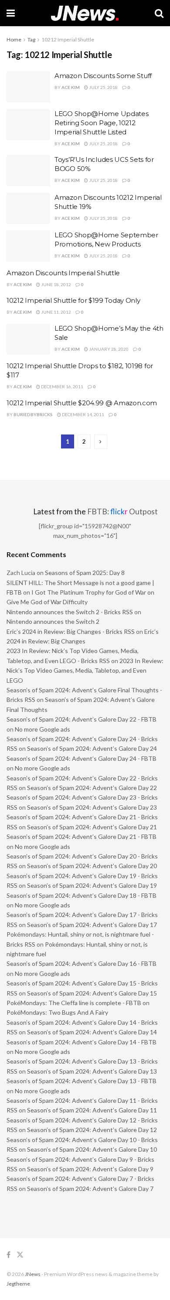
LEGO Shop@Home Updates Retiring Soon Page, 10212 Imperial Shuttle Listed (101, 122)
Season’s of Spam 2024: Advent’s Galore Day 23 (92, 807)
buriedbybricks (33, 414)
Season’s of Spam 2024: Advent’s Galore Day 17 (92, 924)
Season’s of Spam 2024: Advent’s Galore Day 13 (92, 1071)
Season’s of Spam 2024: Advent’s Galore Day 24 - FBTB (81, 758)
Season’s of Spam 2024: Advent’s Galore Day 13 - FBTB (81, 1080)
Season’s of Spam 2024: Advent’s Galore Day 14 (92, 1032)
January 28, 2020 (108, 349)
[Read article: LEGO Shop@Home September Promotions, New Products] (28, 246)
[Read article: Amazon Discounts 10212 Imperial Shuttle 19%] (28, 208)
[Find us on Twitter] (20, 1255)
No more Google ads (42, 729)
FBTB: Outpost (122, 511)
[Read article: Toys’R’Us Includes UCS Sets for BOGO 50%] (28, 170)
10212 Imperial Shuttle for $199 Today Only (73, 300)
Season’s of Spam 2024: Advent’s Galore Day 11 (92, 1110)
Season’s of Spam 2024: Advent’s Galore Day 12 (92, 1129)
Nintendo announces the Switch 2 (53, 621)
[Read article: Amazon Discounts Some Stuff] (28, 87)
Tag (31, 39)
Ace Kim (70, 87)
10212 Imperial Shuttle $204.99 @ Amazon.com (82, 403)
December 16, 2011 (61, 386)
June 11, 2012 (55, 312)
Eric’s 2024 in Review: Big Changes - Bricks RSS (71, 631)
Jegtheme (18, 1283)
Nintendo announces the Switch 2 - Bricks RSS (70, 612)
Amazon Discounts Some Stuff (103, 76)
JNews (33, 1274)
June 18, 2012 (55, 284)
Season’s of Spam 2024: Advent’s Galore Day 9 (90, 1169)
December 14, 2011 (82, 414)
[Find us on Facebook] (8, 1255)
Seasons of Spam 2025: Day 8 (85, 572)
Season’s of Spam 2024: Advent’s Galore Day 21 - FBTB (81, 836)
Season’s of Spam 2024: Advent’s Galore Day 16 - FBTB (81, 963)
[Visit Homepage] (85, 13)
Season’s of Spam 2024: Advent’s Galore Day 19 (92, 885)
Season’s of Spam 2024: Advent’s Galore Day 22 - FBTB (81, 719)
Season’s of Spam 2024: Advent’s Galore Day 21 (92, 827)
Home (14, 39)
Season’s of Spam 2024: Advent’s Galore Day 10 (92, 1149)
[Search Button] (159, 13)
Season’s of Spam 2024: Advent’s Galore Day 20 (92, 865)
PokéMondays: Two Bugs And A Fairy (57, 1012)
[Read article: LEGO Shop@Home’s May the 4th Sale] (28, 339)
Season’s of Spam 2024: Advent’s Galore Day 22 (92, 787)
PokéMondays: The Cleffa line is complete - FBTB (74, 1002)
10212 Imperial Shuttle (67, 39)
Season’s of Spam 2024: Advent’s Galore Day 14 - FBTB (81, 1042)
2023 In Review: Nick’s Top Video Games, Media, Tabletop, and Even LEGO (85, 670)
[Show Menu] (11, 13)
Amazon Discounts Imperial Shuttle (63, 273)
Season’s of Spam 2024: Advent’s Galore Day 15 (92, 993)
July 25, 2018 (103, 87)
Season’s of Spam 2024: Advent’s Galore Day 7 (90, 1188)
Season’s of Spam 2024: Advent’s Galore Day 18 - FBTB (81, 895)
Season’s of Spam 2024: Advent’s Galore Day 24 (92, 748)
